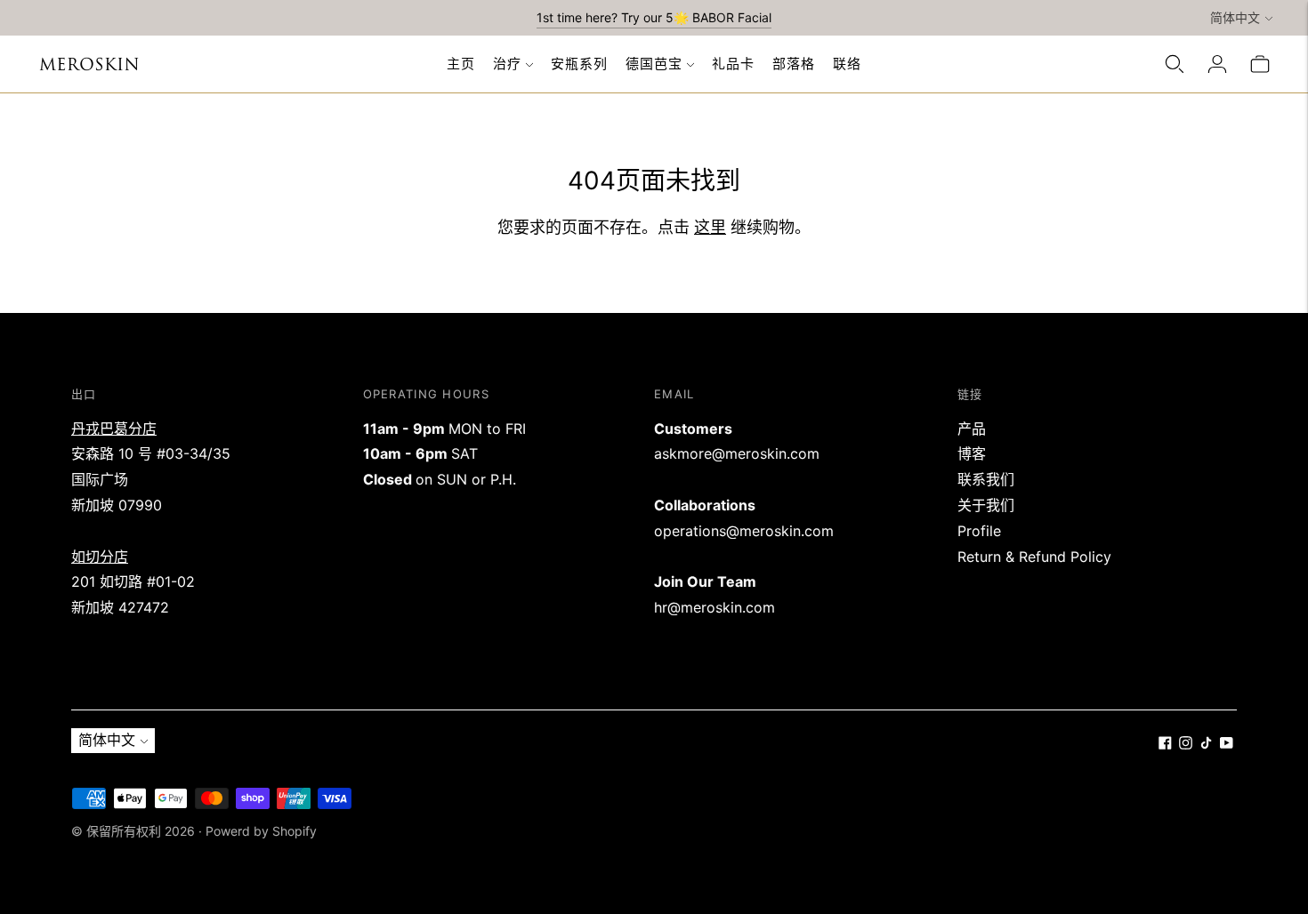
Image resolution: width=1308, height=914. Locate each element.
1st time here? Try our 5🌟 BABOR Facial (654, 17)
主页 (461, 63)
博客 (971, 453)
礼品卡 (733, 63)
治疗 (507, 63)
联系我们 (985, 479)
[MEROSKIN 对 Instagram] (1185, 744)
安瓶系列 (579, 63)
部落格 (793, 63)
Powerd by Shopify (261, 830)
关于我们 (985, 505)
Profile (979, 531)
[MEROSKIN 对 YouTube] (1226, 744)
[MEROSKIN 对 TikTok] (1206, 744)
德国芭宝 (654, 63)
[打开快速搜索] (1174, 64)
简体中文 (1235, 17)
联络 (847, 63)
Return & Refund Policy (1034, 556)
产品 (971, 428)
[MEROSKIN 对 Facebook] (1165, 744)
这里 (710, 227)
